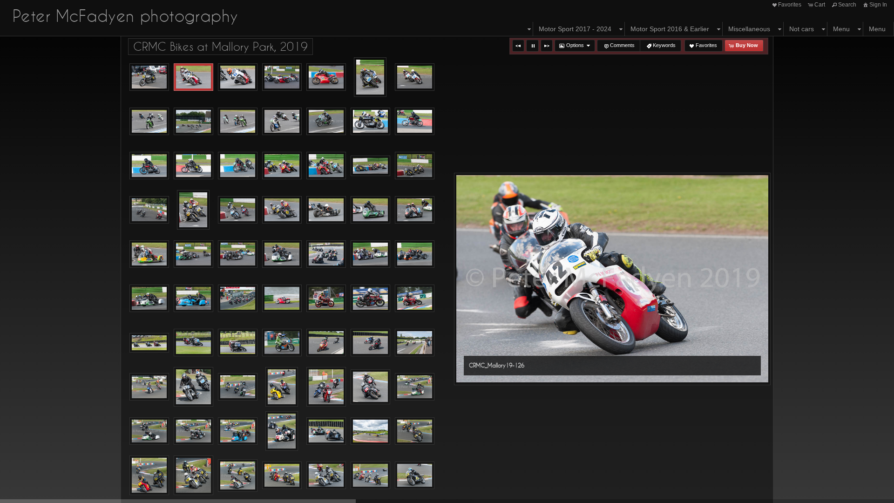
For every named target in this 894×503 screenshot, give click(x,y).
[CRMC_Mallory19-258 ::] (237, 254)
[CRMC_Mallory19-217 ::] (149, 210)
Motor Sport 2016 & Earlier (669, 29)
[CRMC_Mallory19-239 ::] (237, 210)
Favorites (789, 4)
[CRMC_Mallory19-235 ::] (193, 209)
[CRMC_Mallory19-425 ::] (149, 475)
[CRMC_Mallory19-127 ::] (237, 77)
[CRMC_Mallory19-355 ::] (237, 342)
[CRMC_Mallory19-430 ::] (237, 475)
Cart (819, 4)
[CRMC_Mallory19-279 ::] (370, 254)
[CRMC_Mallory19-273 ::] (281, 254)
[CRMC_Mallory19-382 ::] (282, 386)
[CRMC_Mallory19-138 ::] (326, 77)
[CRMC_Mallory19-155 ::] (193, 121)
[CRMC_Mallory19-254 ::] (149, 254)
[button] (518, 46)
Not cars (801, 29)
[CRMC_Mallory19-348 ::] (193, 342)
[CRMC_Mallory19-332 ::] (326, 298)
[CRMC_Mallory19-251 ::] (370, 210)
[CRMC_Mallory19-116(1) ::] (149, 77)
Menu (841, 29)
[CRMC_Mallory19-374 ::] (414, 342)
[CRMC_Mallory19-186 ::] (414, 121)
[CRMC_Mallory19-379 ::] (149, 387)
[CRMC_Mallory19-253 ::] (414, 210)
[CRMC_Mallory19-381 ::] (237, 387)
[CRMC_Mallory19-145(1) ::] (414, 77)
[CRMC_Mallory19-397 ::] (414, 387)
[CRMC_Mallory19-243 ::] (281, 210)
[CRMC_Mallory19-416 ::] (370, 431)
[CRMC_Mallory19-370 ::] (370, 342)
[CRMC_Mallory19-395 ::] (370, 387)
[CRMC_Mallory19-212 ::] (370, 166)
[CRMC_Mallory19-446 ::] (414, 475)
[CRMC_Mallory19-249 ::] (326, 210)
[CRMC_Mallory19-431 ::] (281, 475)
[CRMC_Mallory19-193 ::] (237, 165)
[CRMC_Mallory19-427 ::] (193, 475)
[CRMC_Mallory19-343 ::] (414, 298)
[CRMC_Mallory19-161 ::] (237, 121)
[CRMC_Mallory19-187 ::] (149, 165)
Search (847, 4)
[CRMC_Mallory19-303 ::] (237, 298)
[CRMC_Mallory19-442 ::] (326, 475)
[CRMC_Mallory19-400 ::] (237, 431)
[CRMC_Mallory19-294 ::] (149, 298)
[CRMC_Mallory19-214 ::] (414, 165)
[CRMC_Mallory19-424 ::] (414, 431)
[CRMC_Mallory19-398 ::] (149, 431)
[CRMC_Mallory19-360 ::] (281, 342)
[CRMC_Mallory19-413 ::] (326, 431)
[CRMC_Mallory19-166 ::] (281, 121)
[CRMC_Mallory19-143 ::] (370, 77)
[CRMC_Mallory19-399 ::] (193, 431)
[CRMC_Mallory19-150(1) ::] (149, 121)
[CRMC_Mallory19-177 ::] (326, 121)
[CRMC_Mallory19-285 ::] (414, 254)
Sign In (878, 4)
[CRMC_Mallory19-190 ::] (193, 165)
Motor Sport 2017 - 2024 (575, 29)
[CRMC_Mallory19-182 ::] (370, 121)
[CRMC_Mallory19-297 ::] (193, 298)
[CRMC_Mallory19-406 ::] (282, 431)
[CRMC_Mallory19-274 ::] (326, 254)
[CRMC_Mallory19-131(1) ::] (281, 77)
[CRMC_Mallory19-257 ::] (193, 254)
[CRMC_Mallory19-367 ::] (326, 342)
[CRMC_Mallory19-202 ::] (326, 165)
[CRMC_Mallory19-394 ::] (326, 386)
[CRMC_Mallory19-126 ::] (193, 77)
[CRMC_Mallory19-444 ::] (370, 475)
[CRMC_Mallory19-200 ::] (281, 165)
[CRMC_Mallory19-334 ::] (370, 298)
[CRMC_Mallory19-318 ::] (281, 298)
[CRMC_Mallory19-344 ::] (149, 342)
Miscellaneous (749, 29)
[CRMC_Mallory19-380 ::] (193, 386)
